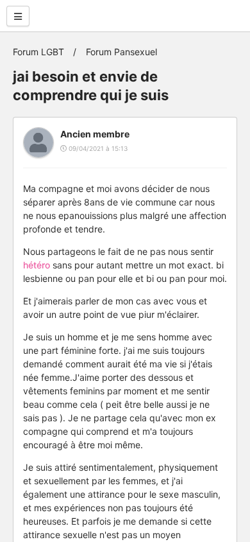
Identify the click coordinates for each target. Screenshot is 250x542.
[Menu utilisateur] (17, 16)
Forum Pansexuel (121, 51)
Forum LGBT (38, 51)
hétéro (36, 264)
